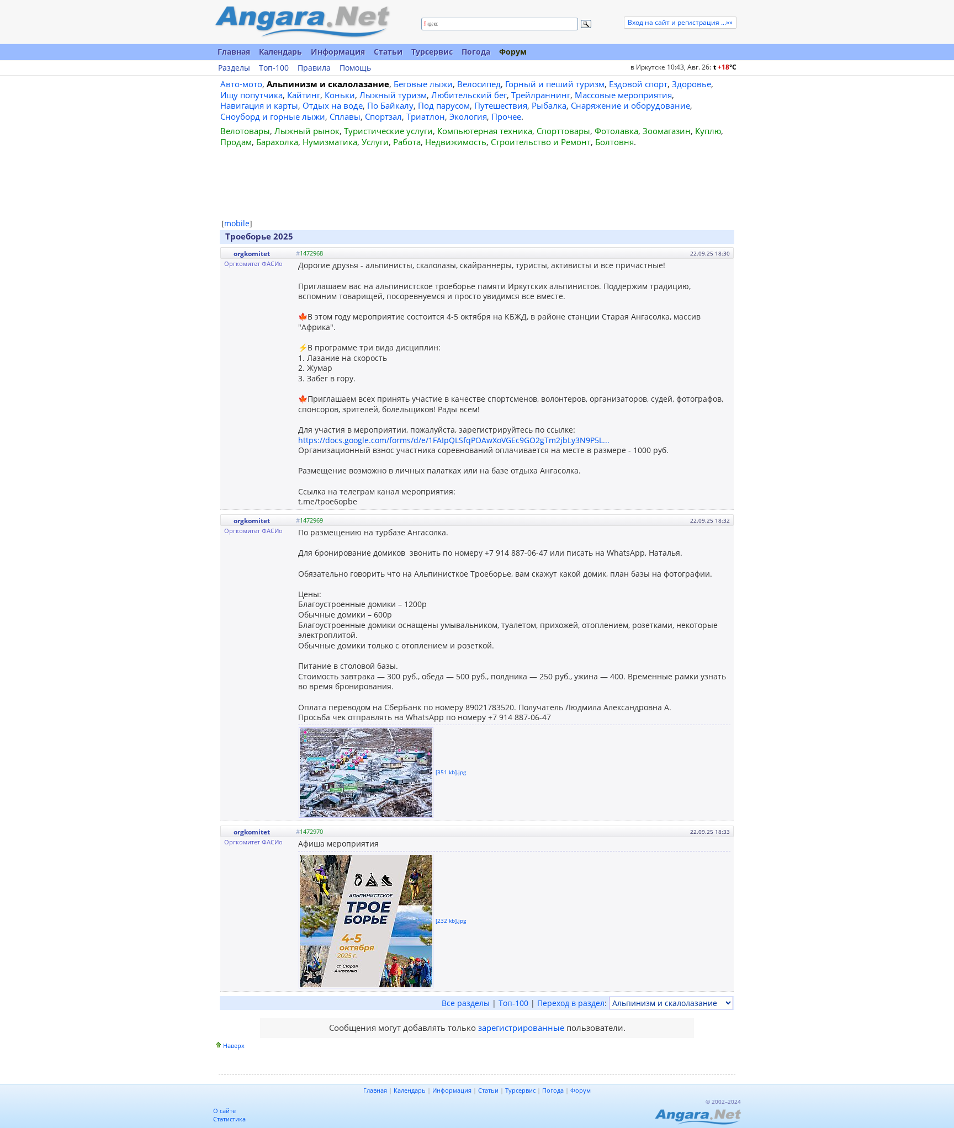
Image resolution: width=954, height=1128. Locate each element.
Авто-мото (241, 83)
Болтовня (614, 141)
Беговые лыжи (423, 83)
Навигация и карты (259, 105)
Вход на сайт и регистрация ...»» (680, 22)
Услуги (375, 141)
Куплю (708, 130)
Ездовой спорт (638, 83)
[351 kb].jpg (451, 771)
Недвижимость (455, 141)
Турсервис (432, 51)
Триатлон (425, 116)
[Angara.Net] (302, 22)
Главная (234, 51)
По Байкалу (390, 105)
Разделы (234, 68)
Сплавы (345, 116)
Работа (407, 141)
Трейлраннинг (540, 94)
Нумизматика (330, 141)
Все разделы (466, 1003)
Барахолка (277, 141)
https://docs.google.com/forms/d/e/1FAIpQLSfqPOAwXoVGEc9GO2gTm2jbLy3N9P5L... (454, 440)
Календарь (280, 51)
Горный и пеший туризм (555, 83)
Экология (468, 116)
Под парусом (444, 105)
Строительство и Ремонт (541, 141)
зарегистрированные (521, 1027)
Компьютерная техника (484, 130)
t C (724, 67)
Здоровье (691, 83)
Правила (314, 68)
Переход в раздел (571, 1003)
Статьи (388, 51)
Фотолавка (616, 130)
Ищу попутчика (251, 94)
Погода (476, 51)
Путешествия (500, 105)
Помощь (355, 68)
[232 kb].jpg (451, 920)
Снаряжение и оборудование (630, 105)
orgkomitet (252, 253)
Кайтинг (303, 94)
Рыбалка (549, 105)
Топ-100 (274, 68)
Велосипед (479, 83)
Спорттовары (563, 130)
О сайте (224, 1110)
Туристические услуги (388, 130)
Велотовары (245, 130)
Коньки (340, 94)
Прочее (506, 116)
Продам (236, 141)
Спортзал (383, 116)
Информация (338, 51)
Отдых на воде (333, 105)
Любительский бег (469, 94)
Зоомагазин (667, 130)
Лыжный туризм (393, 94)
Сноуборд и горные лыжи (272, 116)
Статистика (229, 1119)
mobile (237, 223)
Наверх (234, 1045)
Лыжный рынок (307, 130)
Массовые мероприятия (623, 94)
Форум (513, 51)
